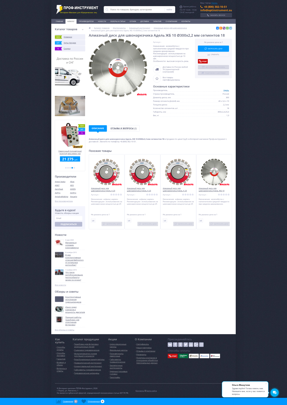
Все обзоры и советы (64, 330)
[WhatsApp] (227, 28)
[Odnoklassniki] (180, 344)
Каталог (71, 21)
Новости (102, 21)
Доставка (144, 21)
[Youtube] (191, 344)
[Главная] (90, 28)
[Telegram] (230, 28)
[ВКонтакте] (217, 28)
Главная (59, 21)
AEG (72, 185)
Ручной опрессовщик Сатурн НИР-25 (70, 152)
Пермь (214, 2)
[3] (70, 168)
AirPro (57, 192)
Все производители (64, 201)
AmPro (73, 192)
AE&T (57, 185)
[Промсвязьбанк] (204, 356)
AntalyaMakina (61, 196)
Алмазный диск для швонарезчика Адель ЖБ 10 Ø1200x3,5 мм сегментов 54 (211, 191)
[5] (74, 168)
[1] (66, 168)
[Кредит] (203, 61)
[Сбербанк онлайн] (183, 356)
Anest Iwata (60, 181)
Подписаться (69, 224)
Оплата (133, 21)
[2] (68, 168)
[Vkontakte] (170, 344)
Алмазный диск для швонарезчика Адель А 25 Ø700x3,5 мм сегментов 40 (139, 191)
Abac (72, 181)
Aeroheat (59, 189)
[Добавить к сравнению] (93, 220)
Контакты (185, 21)
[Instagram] (201, 344)
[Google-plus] (196, 344)
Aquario (73, 196)
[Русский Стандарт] (194, 356)
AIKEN (73, 189)
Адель (226, 90)
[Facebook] (175, 344)
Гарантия (157, 21)
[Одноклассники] (220, 28)
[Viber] (224, 28)
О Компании (171, 21)
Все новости (60, 285)
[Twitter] (185, 344)
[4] (72, 168)
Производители (86, 21)
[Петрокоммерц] (215, 356)
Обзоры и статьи (117, 21)
